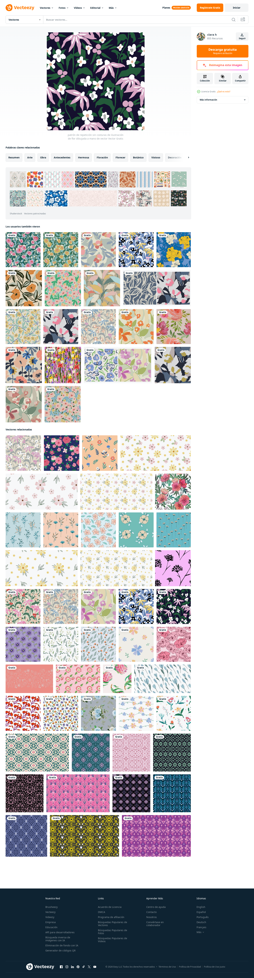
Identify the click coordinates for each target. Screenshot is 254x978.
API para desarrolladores (60, 932)
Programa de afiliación (111, 917)
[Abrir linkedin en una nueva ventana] (72, 966)
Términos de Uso (167, 966)
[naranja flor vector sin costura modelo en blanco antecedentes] (23, 713)
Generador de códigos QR (60, 950)
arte (29, 157)
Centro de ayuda (156, 907)
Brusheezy (51, 907)
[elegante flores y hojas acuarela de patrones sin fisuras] (98, 713)
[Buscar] (233, 19)
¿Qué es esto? (223, 91)
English (201, 907)
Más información (208, 99)
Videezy (49, 917)
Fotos (62, 7)
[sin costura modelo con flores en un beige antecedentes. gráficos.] (99, 453)
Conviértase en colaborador (155, 923)
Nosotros (151, 917)
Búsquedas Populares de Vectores (112, 923)
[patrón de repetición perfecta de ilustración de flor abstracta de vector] (23, 249)
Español (201, 912)
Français (201, 927)
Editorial (95, 7)
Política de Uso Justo (214, 966)
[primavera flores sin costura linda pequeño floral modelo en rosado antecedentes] (29, 679)
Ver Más (179, 198)
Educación (51, 927)
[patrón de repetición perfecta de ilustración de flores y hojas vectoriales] (98, 249)
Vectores (45, 7)
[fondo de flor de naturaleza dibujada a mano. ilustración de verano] (63, 365)
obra (43, 157)
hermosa (83, 157)
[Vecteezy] (20, 7)
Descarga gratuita (222, 51)
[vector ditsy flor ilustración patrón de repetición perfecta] (63, 288)
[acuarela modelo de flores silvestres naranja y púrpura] (60, 713)
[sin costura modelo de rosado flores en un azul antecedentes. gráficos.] (61, 453)
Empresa (50, 922)
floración (102, 157)
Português (203, 917)
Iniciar (236, 7)
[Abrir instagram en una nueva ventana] (66, 966)
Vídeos (78, 7)
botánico (138, 157)
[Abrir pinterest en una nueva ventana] (78, 966)
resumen (14, 157)
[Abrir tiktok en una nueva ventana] (83, 966)
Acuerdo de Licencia (110, 907)
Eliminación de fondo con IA (61, 945)
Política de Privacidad (190, 966)
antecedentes (62, 157)
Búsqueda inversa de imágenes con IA (57, 939)
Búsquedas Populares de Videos (112, 940)
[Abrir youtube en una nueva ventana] (94, 966)
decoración (174, 157)
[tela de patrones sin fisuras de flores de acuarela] (173, 326)
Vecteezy (50, 912)
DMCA (101, 912)
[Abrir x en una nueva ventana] (89, 966)
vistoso (155, 157)
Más (111, 7)
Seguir (242, 38)
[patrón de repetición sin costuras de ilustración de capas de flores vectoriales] (136, 326)
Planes (166, 7)
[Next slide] (185, 157)
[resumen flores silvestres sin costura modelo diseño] (23, 644)
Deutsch (201, 922)
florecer (120, 157)
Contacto (151, 912)
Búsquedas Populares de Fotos (112, 932)
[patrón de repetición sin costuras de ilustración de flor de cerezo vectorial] (23, 326)
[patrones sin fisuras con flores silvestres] (173, 713)
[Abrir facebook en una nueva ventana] (61, 966)
